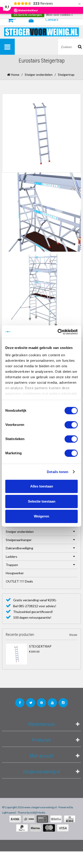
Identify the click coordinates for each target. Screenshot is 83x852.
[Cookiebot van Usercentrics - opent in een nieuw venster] (58, 332)
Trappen (12, 565)
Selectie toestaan (41, 501)
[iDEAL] (29, 819)
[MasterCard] (49, 828)
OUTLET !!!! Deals (19, 581)
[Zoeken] (80, 47)
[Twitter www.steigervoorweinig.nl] (30, 702)
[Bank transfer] (15, 819)
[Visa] (63, 828)
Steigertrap (40, 646)
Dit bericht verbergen (28, 14)
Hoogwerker (15, 573)
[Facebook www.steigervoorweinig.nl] (19, 702)
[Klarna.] (35, 828)
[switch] (71, 424)
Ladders (11, 556)
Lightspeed (9, 812)
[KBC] (69, 819)
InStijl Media (37, 812)
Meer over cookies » (59, 14)
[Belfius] (56, 819)
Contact (51, 19)
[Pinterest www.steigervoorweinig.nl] (41, 702)
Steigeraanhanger (19, 540)
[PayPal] (22, 828)
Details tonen (57, 472)
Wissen (73, 635)
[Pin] (42, 819)
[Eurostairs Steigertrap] (16, 654)
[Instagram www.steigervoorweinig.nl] (63, 702)
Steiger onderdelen (39, 74)
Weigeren (41, 516)
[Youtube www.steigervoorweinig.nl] (52, 702)
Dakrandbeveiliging (19, 548)
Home (14, 74)
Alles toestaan (41, 486)
